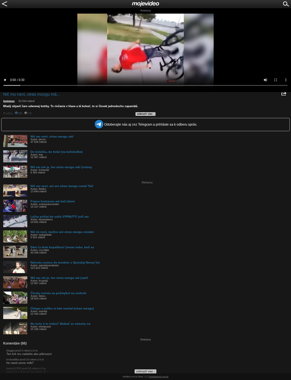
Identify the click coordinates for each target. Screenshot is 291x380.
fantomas (9, 101)
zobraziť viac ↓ (146, 113)
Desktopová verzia (158, 376)
